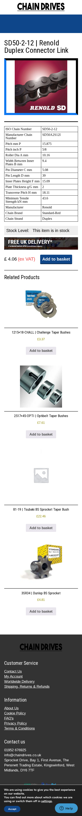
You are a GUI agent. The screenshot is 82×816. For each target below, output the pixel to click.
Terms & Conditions (19, 728)
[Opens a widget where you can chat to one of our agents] (66, 808)
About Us (11, 708)
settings (46, 801)
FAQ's (9, 718)
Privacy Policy (15, 723)
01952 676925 (15, 750)
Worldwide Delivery (19, 682)
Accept (12, 809)
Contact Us (13, 671)
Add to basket (56, 259)
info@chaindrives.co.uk (22, 755)
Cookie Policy (15, 713)
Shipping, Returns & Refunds (27, 687)
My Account (13, 676)
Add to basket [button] (41, 351)
